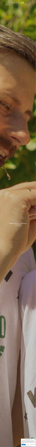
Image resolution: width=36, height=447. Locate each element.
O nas (4, 0)
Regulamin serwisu (14, 0)
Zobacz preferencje (33, 444)
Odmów (28, 444)
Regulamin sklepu (9, 0)
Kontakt (6, 0)
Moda (9, 4)
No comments (18, 226)
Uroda (12, 4)
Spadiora (2, 0)
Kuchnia (16, 4)
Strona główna (6, 4)
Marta (14, 226)
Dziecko (14, 4)
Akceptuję (24, 444)
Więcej (23, 4)
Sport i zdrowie (19, 4)
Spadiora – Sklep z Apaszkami (28, 4)
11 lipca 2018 (16, 226)
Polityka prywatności (18, 0)
